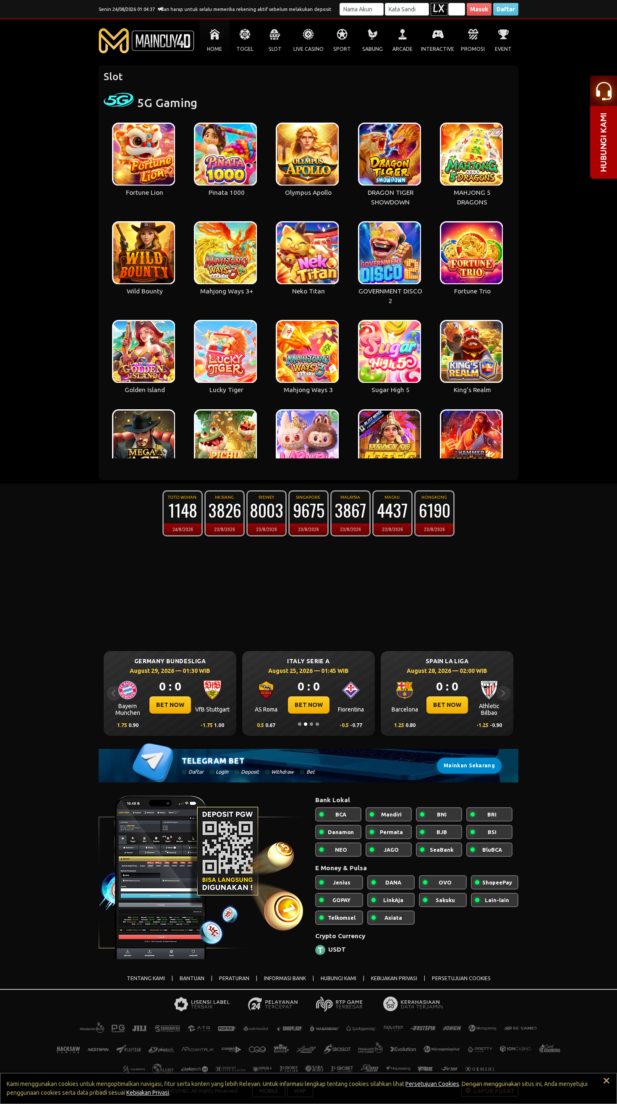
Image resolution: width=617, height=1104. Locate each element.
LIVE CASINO (308, 49)
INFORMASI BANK (285, 978)
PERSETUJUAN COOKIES (461, 978)
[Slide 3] (311, 724)
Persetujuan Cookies (432, 1083)
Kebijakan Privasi (147, 1092)
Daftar (506, 9)
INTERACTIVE (437, 49)
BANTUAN (192, 978)
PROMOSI (473, 49)
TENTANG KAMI (146, 978)
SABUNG (372, 49)
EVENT (503, 49)
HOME (214, 49)
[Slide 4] (317, 724)
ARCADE (402, 49)
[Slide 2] (305, 724)
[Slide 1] (299, 724)
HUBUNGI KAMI (338, 978)
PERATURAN (234, 978)
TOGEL (245, 49)
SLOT (275, 49)
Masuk (479, 9)
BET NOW (170, 704)
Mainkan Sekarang (469, 765)
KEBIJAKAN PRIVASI (394, 978)
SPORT (342, 49)
